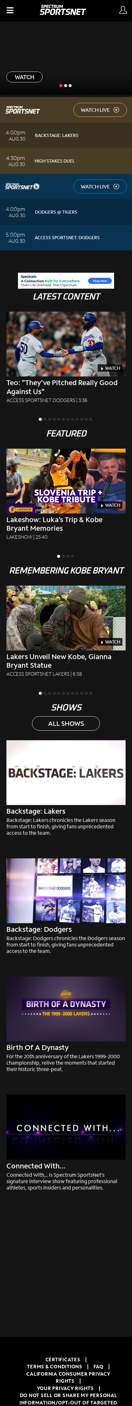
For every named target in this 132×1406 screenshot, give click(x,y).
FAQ (98, 1366)
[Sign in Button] (123, 10)
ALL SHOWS (66, 723)
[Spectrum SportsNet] (62, 13)
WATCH (24, 77)
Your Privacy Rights (65, 1388)
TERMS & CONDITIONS (54, 1366)
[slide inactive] (66, 85)
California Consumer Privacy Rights (68, 1377)
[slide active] (61, 85)
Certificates (62, 1359)
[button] (9, 11)
